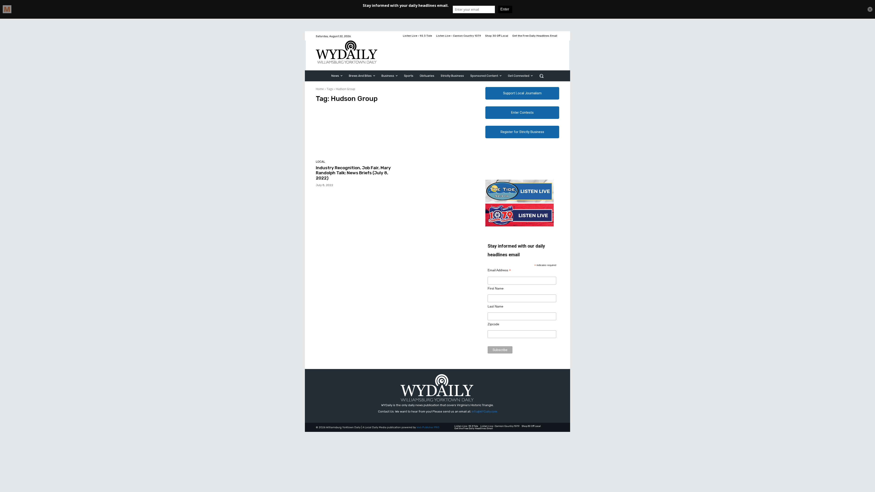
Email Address (499, 270)
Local (320, 161)
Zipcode (493, 324)
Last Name (495, 306)
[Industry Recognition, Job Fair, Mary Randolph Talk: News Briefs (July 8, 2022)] (354, 133)
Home (320, 89)
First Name (496, 288)
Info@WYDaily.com (484, 411)
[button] (541, 75)
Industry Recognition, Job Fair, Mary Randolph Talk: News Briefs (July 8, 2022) (353, 173)
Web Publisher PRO (428, 427)
